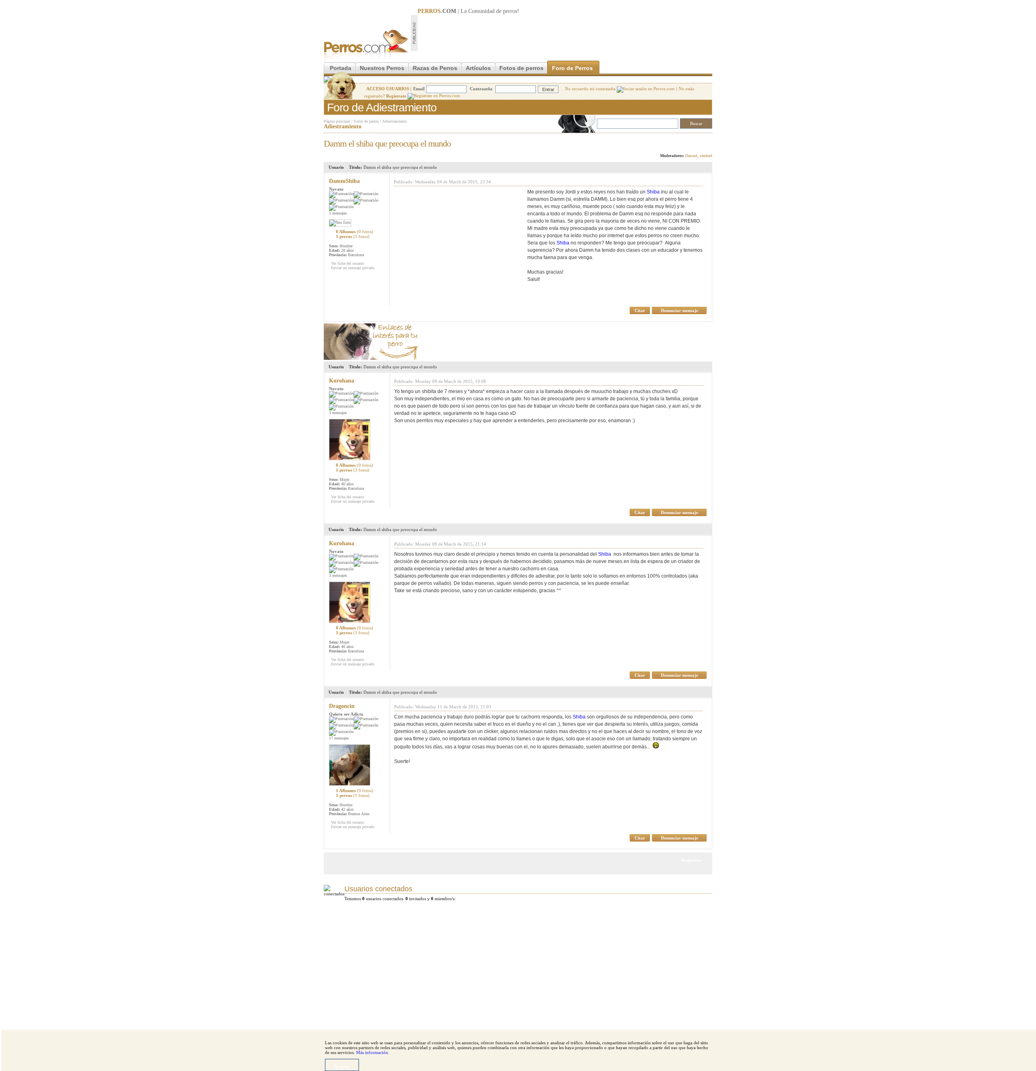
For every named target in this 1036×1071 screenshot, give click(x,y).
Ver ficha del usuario (347, 263)
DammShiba (344, 181)
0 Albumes (354, 231)
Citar (640, 310)
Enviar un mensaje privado (352, 268)
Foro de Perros (572, 68)
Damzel (691, 155)
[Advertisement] (565, 33)
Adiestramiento (394, 121)
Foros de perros (366, 121)
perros (510, 11)
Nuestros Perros (382, 68)
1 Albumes (354, 790)
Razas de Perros (435, 68)
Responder (695, 141)
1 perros (352, 236)
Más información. (372, 1052)
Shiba (653, 192)
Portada (340, 68)
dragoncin (342, 706)
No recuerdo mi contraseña (591, 88)
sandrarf (706, 155)
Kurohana (341, 381)
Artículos (478, 68)
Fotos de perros (521, 68)
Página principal (337, 121)
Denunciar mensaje (679, 310)
